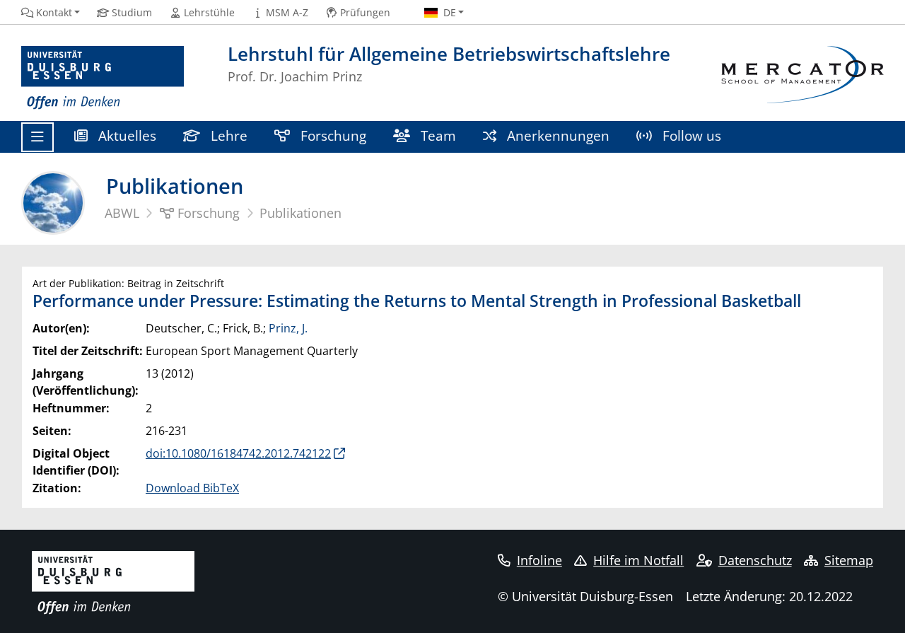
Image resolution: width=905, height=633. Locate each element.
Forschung (331, 135)
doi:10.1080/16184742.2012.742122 (238, 453)
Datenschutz (755, 560)
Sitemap (848, 560)
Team (436, 135)
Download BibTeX (192, 488)
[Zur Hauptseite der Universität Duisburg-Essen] (102, 78)
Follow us (690, 135)
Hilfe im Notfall (638, 560)
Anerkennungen (556, 135)
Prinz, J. (288, 328)
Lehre (227, 135)
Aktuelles (125, 135)
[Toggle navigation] (37, 137)
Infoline (539, 560)
